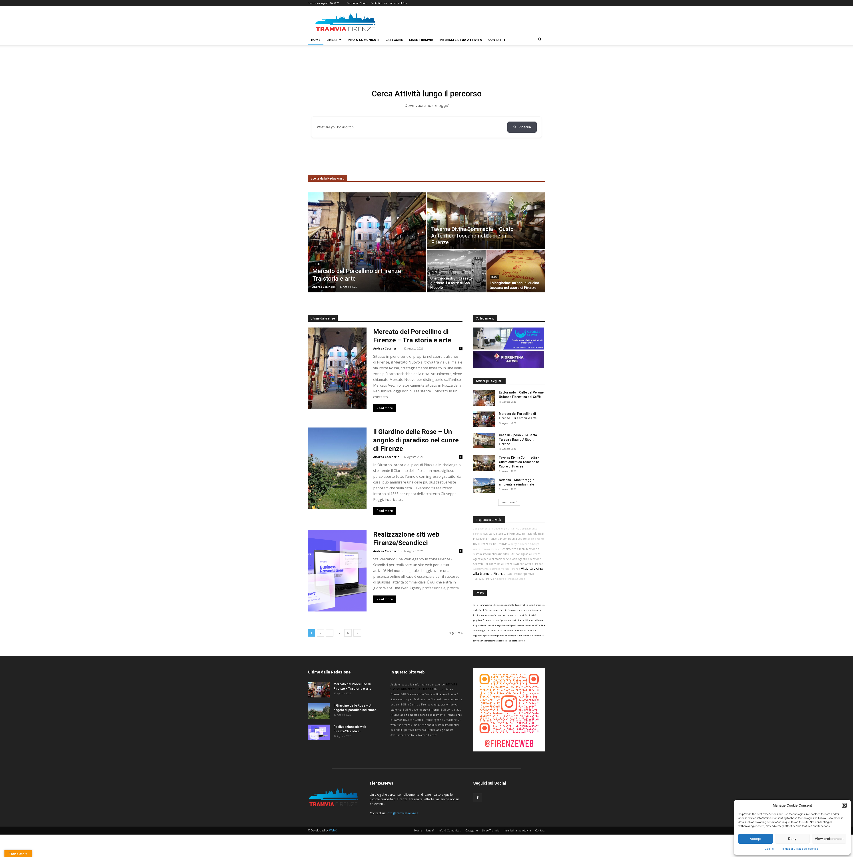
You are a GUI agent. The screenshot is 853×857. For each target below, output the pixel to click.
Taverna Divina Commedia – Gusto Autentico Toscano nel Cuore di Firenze (519, 462)
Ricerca (524, 127)
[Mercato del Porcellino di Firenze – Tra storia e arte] (367, 242)
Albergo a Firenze (518, 543)
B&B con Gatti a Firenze (528, 563)
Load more (508, 502)
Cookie (769, 848)
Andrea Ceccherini (386, 348)
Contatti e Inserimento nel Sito (389, 3)
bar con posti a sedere (512, 538)
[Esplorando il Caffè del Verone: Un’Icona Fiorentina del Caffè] (484, 398)
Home (315, 40)
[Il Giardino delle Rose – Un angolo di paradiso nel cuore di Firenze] (319, 711)
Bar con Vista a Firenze (498, 563)
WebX (333, 830)
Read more (385, 408)
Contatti (496, 40)
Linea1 (332, 40)
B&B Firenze (514, 573)
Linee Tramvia (421, 40)
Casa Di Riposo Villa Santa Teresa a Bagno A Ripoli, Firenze (518, 439)
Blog (317, 264)
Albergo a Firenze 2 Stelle (510, 578)
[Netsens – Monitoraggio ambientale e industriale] (484, 485)
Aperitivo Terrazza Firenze (419, 729)
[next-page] (357, 633)
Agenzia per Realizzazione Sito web (495, 559)
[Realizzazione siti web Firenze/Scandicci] (319, 732)
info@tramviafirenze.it (403, 813)
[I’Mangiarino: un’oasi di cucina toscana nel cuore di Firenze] (515, 271)
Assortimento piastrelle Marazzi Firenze (496, 568)
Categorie (394, 40)
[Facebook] (477, 797)
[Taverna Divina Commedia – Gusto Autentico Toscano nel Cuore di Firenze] (486, 220)
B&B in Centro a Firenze (415, 704)
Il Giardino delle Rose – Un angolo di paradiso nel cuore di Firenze (416, 440)
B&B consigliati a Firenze (525, 554)
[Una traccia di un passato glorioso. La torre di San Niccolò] (456, 271)
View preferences (829, 839)
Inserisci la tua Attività (460, 40)
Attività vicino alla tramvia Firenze (424, 686)
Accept (755, 839)
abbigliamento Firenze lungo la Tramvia (496, 528)
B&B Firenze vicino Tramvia (490, 543)
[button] (844, 805)
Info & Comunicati (363, 40)
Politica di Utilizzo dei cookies (799, 848)
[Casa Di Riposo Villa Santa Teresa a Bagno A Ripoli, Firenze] (484, 440)
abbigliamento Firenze (414, 714)
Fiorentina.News (356, 3)
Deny (792, 839)
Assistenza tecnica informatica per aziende (510, 533)
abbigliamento (536, 538)
